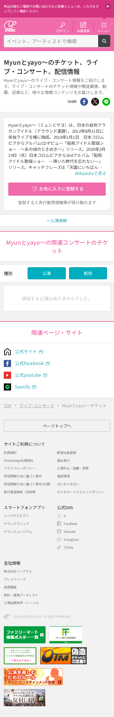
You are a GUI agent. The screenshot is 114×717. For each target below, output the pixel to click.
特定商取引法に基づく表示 (23, 476)
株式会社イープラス (18, 571)
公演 (46, 273)
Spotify (22, 386)
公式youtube (28, 375)
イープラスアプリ (16, 515)
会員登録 (83, 30)
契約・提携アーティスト (21, 595)
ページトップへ (57, 426)
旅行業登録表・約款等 (19, 491)
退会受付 (63, 460)
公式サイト (26, 351)
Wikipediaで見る (90, 173)
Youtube (69, 531)
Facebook (71, 523)
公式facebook (29, 363)
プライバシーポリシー (19, 468)
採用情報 (10, 587)
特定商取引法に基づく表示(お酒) (27, 483)
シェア (84, 102)
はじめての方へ (68, 483)
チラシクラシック (16, 523)
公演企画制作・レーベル (21, 602)
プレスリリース (15, 579)
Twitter (95, 102)
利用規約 (10, 452)
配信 (88, 273)
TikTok (68, 547)
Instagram (71, 539)
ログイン (62, 30)
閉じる (107, 6)
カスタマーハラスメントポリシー (80, 491)
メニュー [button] (104, 30)
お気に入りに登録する (61, 188)
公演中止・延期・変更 (73, 468)
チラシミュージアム (18, 531)
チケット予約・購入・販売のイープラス (10, 26)
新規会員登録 (66, 452)
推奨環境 (63, 476)
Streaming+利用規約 (18, 460)
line (106, 102)
